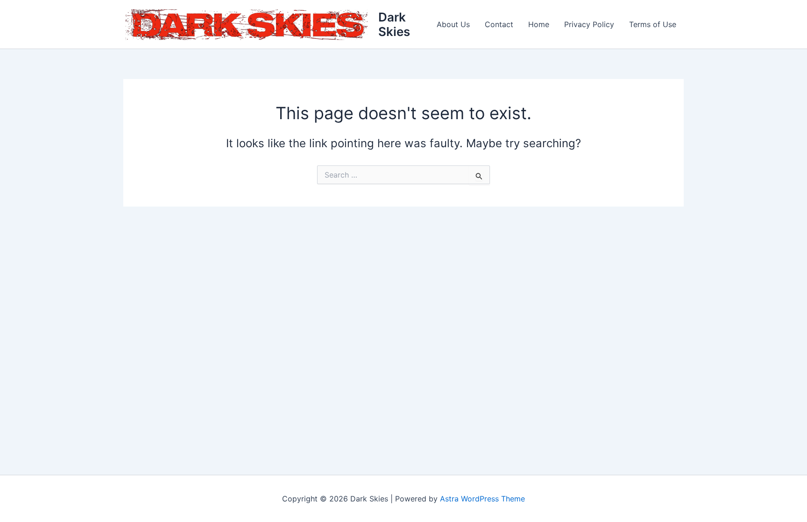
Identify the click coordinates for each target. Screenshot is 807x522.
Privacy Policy (589, 24)
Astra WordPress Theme (482, 498)
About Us (453, 24)
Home (538, 24)
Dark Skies (394, 24)
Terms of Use (652, 24)
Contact (499, 24)
